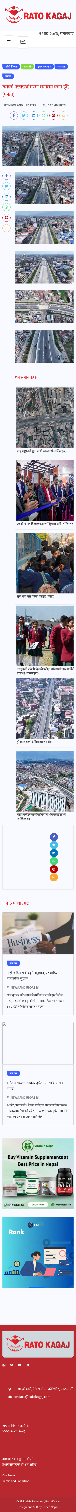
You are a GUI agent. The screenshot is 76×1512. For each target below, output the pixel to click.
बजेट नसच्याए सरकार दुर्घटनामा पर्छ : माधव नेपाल (35, 1086)
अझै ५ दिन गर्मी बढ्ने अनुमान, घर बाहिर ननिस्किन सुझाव (32, 976)
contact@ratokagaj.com (31, 1397)
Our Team (8, 1475)
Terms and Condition (15, 1481)
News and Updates (25, 987)
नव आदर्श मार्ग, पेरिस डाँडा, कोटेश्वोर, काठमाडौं (42, 1389)
